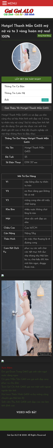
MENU (12, 3)
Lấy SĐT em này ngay (27, 79)
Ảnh (24, 100)
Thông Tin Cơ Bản (14, 86)
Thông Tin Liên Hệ (14, 93)
